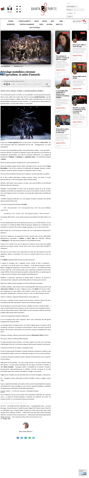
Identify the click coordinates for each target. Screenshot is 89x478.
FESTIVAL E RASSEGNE (27, 24)
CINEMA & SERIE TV (25, 21)
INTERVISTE (10, 24)
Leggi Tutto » (61, 70)
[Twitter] (20, 6)
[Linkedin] (17, 11)
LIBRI (61, 21)
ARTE (52, 21)
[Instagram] (20, 9)
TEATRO (10, 21)
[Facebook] (17, 6)
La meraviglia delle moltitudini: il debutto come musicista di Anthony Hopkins (62, 94)
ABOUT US (59, 24)
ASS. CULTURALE (34, 27)
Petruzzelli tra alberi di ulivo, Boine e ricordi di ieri (62, 130)
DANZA (36, 21)
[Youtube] (17, 9)
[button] (18, 438)
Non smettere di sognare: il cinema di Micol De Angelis (62, 57)
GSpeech (48, 86)
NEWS (41, 24)
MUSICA (44, 21)
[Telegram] (20, 11)
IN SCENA (49, 24)
